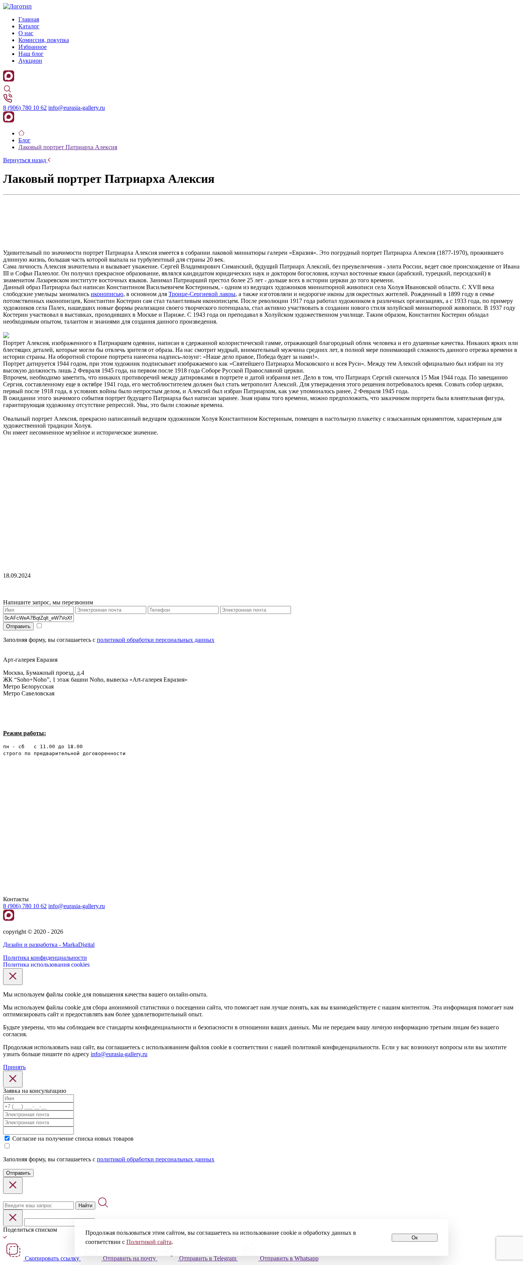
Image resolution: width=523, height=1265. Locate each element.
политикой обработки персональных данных (155, 640)
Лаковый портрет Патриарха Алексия (67, 147)
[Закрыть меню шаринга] (13, 1218)
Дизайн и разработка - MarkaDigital (49, 944)
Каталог (28, 26)
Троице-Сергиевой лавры (201, 294)
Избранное (32, 47)
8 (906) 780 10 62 (25, 107)
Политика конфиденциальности (45, 957)
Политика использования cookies (46, 964)
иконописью (107, 294)
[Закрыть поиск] (13, 1185)
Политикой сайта (149, 1242)
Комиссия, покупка (43, 40)
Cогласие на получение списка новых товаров (73, 1138)
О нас (25, 33)
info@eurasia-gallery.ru (76, 107)
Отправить (18, 626)
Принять (14, 1067)
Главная (28, 19)
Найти (85, 1205)
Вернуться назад (25, 160)
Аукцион (30, 60)
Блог (24, 140)
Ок (415, 1238)
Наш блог (31, 53)
